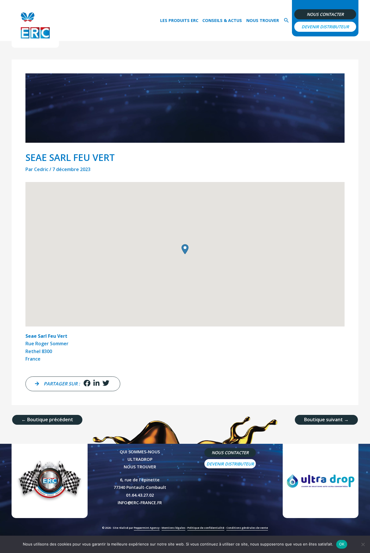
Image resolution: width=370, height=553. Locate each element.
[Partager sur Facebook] (87, 384)
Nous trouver (262, 20)
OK (342, 544)
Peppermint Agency (147, 528)
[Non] (363, 544)
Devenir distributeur (325, 26)
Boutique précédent (47, 419)
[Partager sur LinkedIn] (96, 384)
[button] (286, 20)
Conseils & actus (222, 20)
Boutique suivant (326, 419)
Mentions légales (173, 528)
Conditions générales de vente (247, 528)
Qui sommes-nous (140, 451)
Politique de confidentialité (205, 528)
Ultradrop (139, 459)
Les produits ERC (179, 20)
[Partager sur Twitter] (106, 384)
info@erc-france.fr (140, 502)
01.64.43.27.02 (140, 495)
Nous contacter (325, 14)
